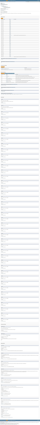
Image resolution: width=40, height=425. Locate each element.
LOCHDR (10, 49)
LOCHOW (10, 50)
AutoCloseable (6, 410)
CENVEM (10, 33)
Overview (1, 0)
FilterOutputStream (11, 61)
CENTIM (10, 32)
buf (1, 59)
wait (18, 94)
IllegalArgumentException (4, 350)
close (1, 410)
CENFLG (10, 25)
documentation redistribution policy (14, 424)
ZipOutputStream (3, 68)
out (1, 62)
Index (13, 0)
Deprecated (11, 0)
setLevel (7, 80)
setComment (7, 79)
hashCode (10, 94)
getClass (8, 94)
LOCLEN (10, 51)
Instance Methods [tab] (7, 73)
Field (4, 421)
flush (3, 85)
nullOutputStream (3, 91)
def (2, 59)
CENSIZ (10, 31)
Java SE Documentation (14, 422)
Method (8, 421)
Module (3, 0)
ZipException (2, 393)
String (9, 79)
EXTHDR (10, 43)
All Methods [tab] (2, 73)
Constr (6, 421)
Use (8, 0)
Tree (9, 0)
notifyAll (15, 94)
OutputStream (6, 68)
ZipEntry (10, 78)
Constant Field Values (3, 114)
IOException (2, 375)
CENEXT (10, 24)
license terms (8, 424)
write (6, 82)
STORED (10, 56)
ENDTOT (10, 41)
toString (17, 94)
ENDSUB (10, 40)
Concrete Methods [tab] (12, 73)
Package (5, 0)
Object (11, 93)
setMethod (7, 81)
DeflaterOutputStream (4, 12)
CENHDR (10, 26)
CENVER (10, 34)
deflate (2, 85)
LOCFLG (10, 48)
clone (1, 94)
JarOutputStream (2, 10)
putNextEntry (7, 78)
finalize (6, 94)
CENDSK (10, 23)
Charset (10, 69)
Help (14, 0)
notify (12, 94)
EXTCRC (10, 42)
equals (3, 94)
